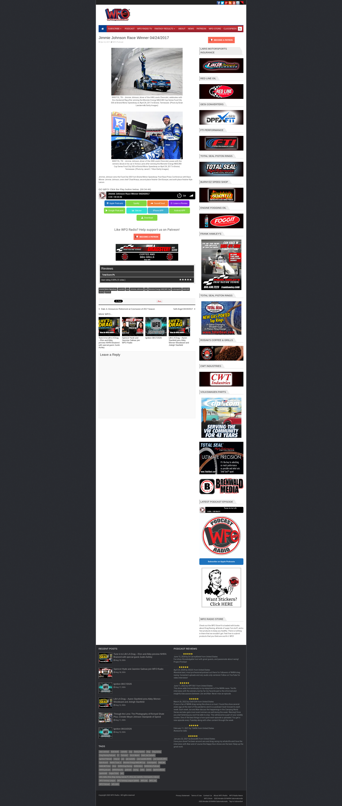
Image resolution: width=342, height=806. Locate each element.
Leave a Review (180, 203)
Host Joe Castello (148, 755)
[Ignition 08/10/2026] (105, 733)
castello (121, 289)
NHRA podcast (105, 770)
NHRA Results (117, 770)
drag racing (156, 752)
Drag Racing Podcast (107, 755)
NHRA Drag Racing (125, 766)
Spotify (136, 203)
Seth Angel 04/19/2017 (183, 309)
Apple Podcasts (116, 203)
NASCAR (186, 289)
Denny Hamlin (139, 752)
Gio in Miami (134, 755)
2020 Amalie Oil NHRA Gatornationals (228, 798)
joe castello (130, 759)
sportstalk (103, 773)
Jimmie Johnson (137, 289)
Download (148, 218)
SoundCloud (159, 203)
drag (148, 752)
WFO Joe (152, 781)
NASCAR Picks (105, 766)
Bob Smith (115, 752)
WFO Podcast (118, 42)
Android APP (179, 210)
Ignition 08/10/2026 (123, 729)
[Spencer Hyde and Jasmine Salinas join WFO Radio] (132, 327)
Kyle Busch (104, 763)
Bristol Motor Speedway (108, 289)
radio (142, 770)
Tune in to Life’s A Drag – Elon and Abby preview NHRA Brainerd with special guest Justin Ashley (109, 343)
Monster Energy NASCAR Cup (159, 289)
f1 (118, 755)
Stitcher (138, 210)
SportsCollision (158, 770)
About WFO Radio (221, 796)
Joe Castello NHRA (144, 759)
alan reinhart (104, 752)
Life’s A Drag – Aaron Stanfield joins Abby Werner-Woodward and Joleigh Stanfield (179, 341)
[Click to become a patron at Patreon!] (147, 241)
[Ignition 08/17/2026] (156, 327)
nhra (114, 766)
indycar (116, 759)
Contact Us (207, 796)
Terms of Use (196, 796)
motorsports (176, 289)
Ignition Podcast (106, 759)
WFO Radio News (236, 796)
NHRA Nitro (138, 766)
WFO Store (208, 798)
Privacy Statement (183, 796)
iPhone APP (158, 210)
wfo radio (115, 784)
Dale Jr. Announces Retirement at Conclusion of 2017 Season (128, 309)
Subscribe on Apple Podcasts (221, 561)
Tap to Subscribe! (236, 801)
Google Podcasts (115, 210)
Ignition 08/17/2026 (153, 338)
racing (101, 292)
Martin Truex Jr (115, 763)
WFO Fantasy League (107, 781)
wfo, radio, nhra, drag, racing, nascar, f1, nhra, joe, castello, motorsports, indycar (129, 777)
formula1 (124, 755)
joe (146, 289)
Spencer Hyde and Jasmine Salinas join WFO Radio (131, 340)
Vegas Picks (113, 773)
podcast (128, 770)
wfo (122, 773)
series (108, 292)
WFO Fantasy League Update (128, 781)
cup (127, 289)
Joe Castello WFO (160, 759)
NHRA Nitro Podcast (152, 766)
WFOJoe (144, 781)
